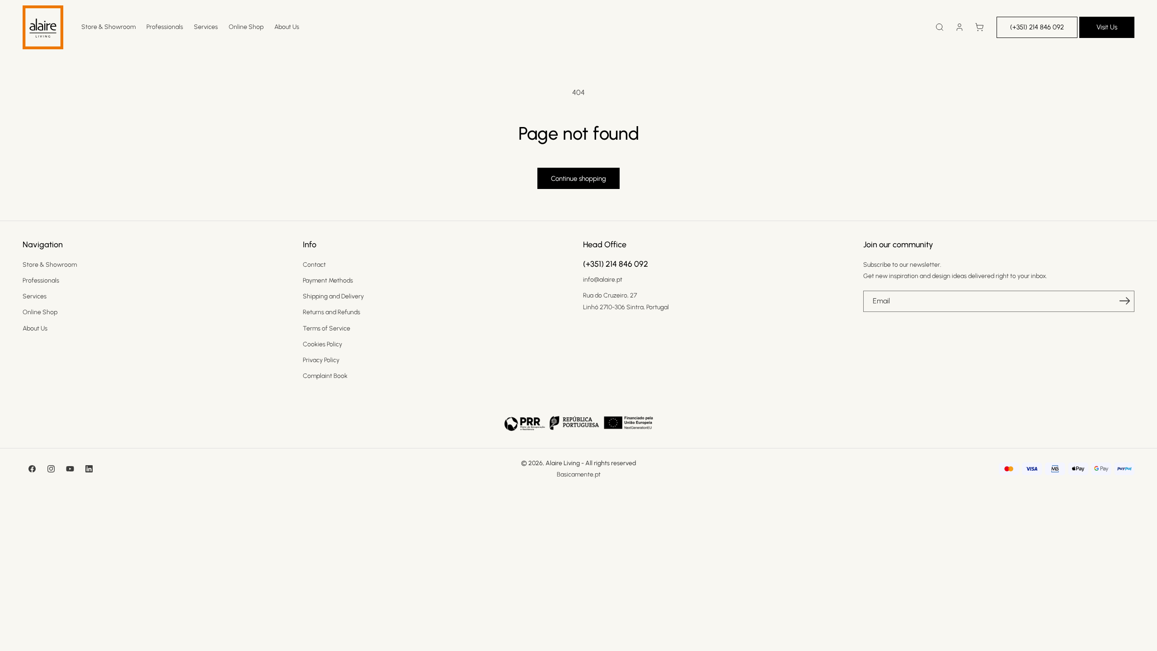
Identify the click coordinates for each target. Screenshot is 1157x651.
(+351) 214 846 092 (1037, 27)
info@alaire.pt (602, 279)
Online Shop (40, 312)
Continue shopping (578, 179)
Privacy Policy (321, 360)
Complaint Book (325, 376)
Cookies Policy (322, 344)
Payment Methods (328, 280)
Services (35, 296)
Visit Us (1106, 27)
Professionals (41, 280)
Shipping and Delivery (333, 296)
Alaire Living (563, 463)
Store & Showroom (50, 265)
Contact (314, 265)
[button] (940, 27)
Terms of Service (326, 328)
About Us (35, 328)
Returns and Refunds (331, 312)
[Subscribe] (1124, 301)
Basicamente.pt (579, 474)
